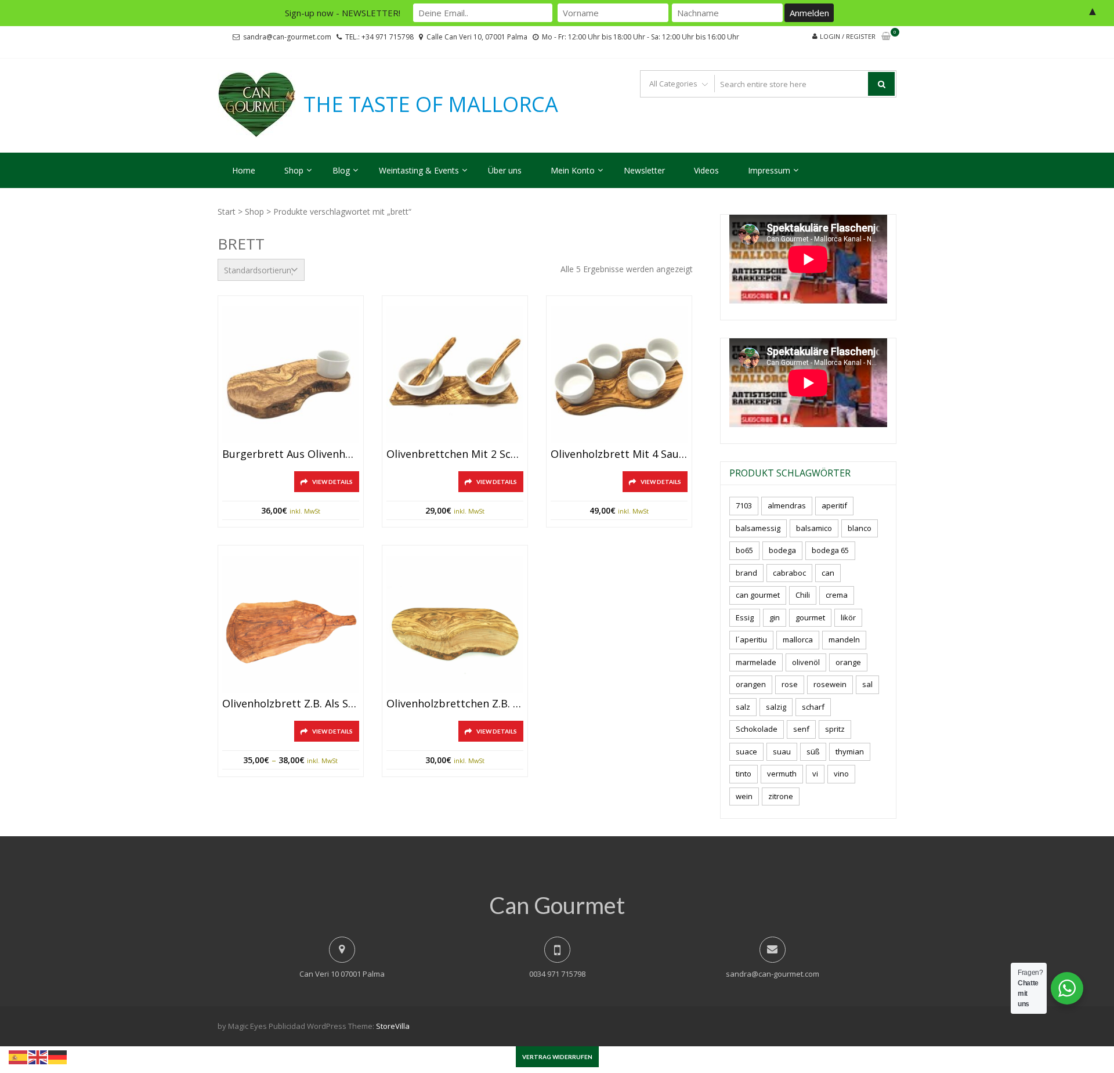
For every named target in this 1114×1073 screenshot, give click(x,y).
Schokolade (756, 729)
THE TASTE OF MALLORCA (430, 104)
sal (867, 684)
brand (746, 573)
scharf (813, 707)
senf (801, 729)
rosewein (830, 684)
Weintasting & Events (419, 170)
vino (841, 773)
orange (848, 662)
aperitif (834, 505)
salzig (776, 707)
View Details (332, 481)
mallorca (798, 639)
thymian (850, 751)
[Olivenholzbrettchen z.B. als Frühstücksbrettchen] (454, 624)
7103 (744, 505)
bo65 (744, 550)
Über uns (505, 170)
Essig (745, 617)
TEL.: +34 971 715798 (379, 37)
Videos (706, 170)
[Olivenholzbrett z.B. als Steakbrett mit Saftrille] (290, 624)
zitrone (780, 796)
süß (813, 751)
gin (774, 617)
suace (746, 751)
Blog (341, 170)
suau (782, 751)
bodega (782, 550)
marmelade (756, 662)
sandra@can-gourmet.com (287, 37)
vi (815, 773)
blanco (859, 528)
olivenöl (806, 662)
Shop (293, 170)
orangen (751, 684)
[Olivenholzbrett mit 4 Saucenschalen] (619, 374)
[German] (58, 1056)
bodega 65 (830, 550)
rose (790, 684)
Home (243, 170)
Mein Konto (573, 170)
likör (848, 617)
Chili (802, 595)
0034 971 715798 (557, 974)
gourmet (810, 617)
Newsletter (644, 170)
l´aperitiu (751, 639)
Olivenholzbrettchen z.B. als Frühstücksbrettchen (454, 704)
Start (227, 211)
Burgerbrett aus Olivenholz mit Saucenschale (290, 454)
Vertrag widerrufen (557, 1056)
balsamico (814, 528)
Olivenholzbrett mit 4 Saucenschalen (619, 454)
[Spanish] (18, 1056)
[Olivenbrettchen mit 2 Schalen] (454, 374)
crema (837, 595)
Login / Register (848, 36)
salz (743, 707)
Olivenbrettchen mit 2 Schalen (454, 454)
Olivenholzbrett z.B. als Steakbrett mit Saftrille (290, 704)
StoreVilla (393, 1026)
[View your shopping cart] (886, 37)
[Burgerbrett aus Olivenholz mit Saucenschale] (290, 374)
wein (744, 796)
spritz (835, 729)
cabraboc (789, 573)
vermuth (782, 773)
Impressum (769, 170)
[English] (38, 1056)
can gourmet (758, 595)
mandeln (844, 639)
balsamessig (758, 528)
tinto (743, 773)
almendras (787, 505)
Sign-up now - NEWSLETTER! (342, 13)
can (828, 573)
